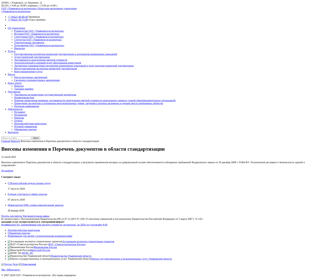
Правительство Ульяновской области (71, 256)
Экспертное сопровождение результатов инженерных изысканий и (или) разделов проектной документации (74, 65)
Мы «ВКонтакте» (10, 269)
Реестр (11, 74)
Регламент (19, 112)
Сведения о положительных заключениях (37, 80)
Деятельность (15, 109)
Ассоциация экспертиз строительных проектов (88, 241)
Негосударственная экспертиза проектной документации (45, 68)
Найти (36, 138)
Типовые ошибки (23, 88)
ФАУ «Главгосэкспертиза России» (67, 244)
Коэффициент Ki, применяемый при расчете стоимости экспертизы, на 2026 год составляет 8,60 (54, 224)
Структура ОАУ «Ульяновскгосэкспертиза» (38, 39)
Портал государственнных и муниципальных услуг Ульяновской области (131, 258)
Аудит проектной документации (32, 57)
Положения (20, 115)
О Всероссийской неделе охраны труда (29, 183)
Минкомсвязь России (45, 247)
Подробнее (7, 170)
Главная (5, 141)
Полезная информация (26, 106)
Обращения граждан (25, 129)
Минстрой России (40, 250)
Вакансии (19, 48)
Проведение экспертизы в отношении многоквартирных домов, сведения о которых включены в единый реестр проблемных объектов (88, 103)
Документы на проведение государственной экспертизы (45, 94)
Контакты (13, 132)
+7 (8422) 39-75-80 (18, 19)
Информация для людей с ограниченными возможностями (40, 236)
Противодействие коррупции (30, 123)
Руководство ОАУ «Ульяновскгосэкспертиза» (39, 31)
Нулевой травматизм (25, 126)
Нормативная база (24, 97)
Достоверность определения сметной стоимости (40, 60)
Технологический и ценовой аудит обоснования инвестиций (47, 62)
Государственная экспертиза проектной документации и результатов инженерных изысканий (65, 54)
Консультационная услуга (28, 71)
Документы (14, 91)
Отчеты (18, 120)
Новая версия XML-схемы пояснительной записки (36, 205)
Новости (19, 86)
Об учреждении (16, 28)
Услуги (11, 51)
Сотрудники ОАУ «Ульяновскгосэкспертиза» (39, 36)
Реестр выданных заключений (30, 77)
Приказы (19, 117)
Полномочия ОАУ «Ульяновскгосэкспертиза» (39, 45)
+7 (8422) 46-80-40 (18, 16)
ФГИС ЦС (27, 253)
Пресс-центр (15, 83)
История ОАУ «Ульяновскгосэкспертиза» (37, 33)
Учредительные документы (29, 42)
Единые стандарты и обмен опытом (27, 194)
